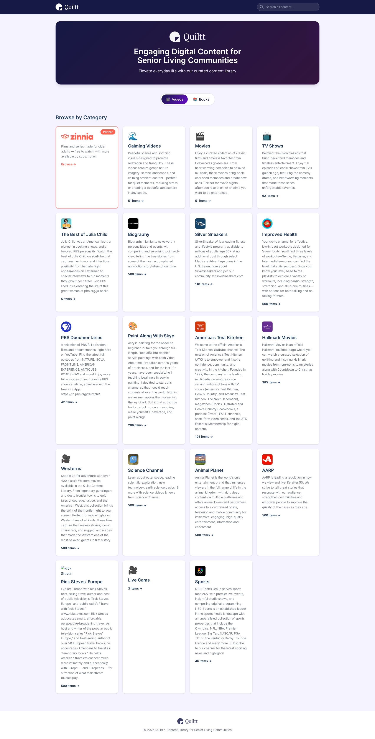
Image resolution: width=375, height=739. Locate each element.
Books (201, 99)
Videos (174, 99)
